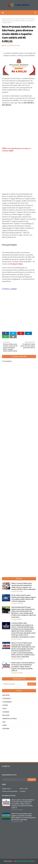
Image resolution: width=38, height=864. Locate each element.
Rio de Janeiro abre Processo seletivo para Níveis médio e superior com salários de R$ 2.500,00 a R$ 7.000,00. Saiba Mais (23, 598)
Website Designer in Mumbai (25, 861)
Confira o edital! (9, 289)
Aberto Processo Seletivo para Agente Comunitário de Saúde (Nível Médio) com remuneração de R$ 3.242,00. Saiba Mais (23, 817)
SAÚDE (5, 725)
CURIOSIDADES (7, 702)
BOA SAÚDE (6, 695)
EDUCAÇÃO (6, 715)
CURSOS (5, 705)
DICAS (4, 708)
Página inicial (6, 19)
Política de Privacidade (9, 791)
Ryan (4, 45)
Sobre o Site (24, 789)
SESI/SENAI (6, 728)
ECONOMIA (6, 712)
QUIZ (4, 722)
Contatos (23, 791)
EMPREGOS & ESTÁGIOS (10, 718)
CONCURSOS (7, 698)
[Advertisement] (19, 127)
